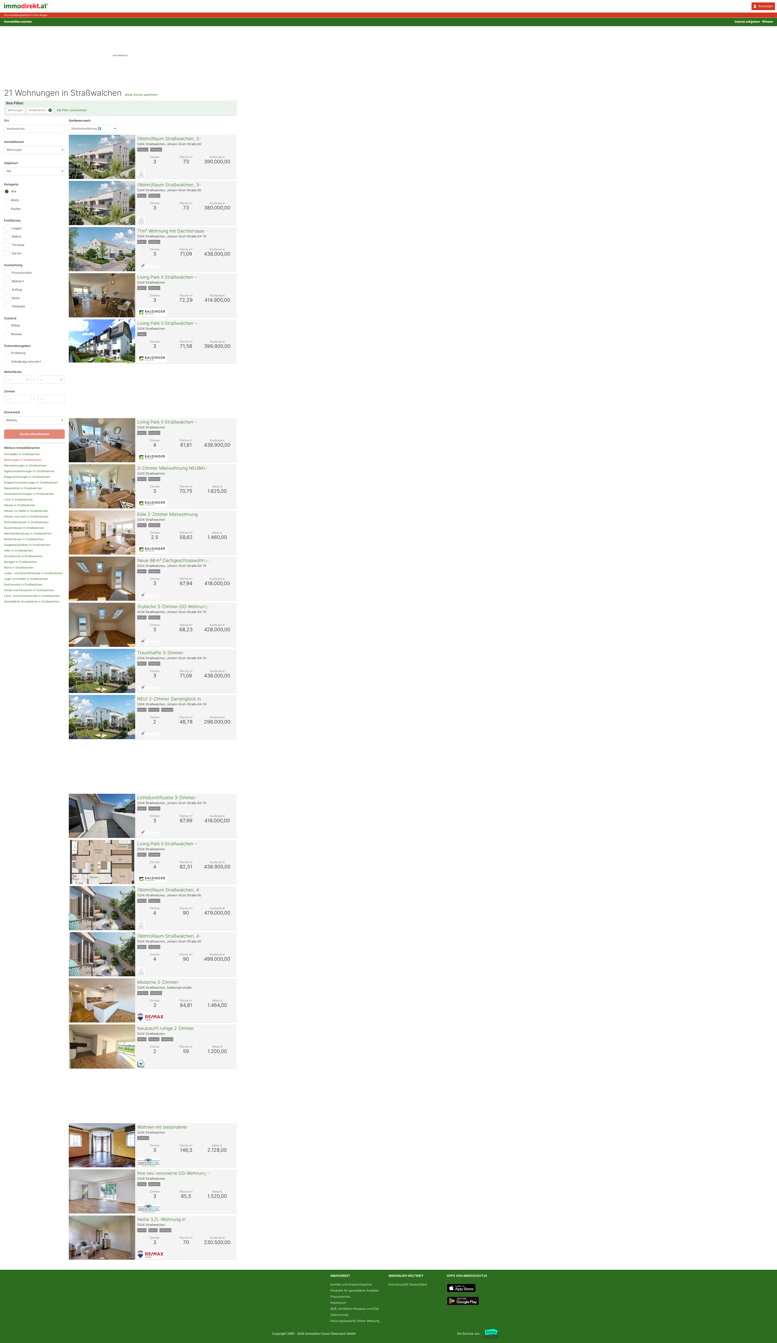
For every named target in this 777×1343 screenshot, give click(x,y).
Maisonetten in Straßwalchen (23, 488)
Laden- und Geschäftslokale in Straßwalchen (33, 573)
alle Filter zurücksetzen (72, 110)
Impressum (338, 1303)
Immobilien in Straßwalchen (22, 454)
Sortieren (79, 120)
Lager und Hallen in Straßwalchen (26, 578)
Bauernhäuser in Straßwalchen (24, 527)
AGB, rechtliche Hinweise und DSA (354, 1309)
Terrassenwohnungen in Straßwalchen (29, 493)
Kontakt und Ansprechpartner (351, 1284)
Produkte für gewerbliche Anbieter (354, 1290)
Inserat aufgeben (747, 21)
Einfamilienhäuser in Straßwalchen (26, 522)
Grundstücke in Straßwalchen (23, 556)
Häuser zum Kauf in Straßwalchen (26, 516)
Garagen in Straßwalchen (20, 561)
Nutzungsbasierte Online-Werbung (354, 1321)
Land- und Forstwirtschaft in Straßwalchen (32, 595)
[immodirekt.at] (26, 7)
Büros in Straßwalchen (18, 567)
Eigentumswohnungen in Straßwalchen (29, 471)
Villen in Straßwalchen (18, 550)
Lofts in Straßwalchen (18, 499)
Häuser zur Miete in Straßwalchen (26, 510)
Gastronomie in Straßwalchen (23, 584)
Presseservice (340, 1296)
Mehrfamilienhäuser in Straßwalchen (28, 533)
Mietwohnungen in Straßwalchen (25, 465)
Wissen (767, 21)
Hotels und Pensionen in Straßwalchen (29, 590)
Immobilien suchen (18, 21)
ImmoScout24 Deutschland (407, 1284)
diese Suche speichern (141, 95)
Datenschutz (339, 1315)
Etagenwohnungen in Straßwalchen (27, 476)
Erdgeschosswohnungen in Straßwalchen (31, 482)
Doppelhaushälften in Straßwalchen (27, 544)
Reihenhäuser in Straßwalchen (24, 539)
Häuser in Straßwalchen (19, 505)
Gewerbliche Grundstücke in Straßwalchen (31, 601)
